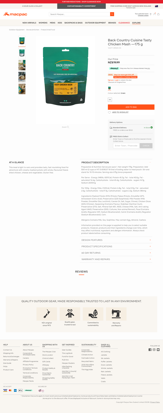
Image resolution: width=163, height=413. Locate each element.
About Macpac (28, 350)
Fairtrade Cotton (88, 358)
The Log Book (67, 353)
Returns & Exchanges (11, 356)
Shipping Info (8, 353)
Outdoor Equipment (95, 23)
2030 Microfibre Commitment (88, 365)
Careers (26, 358)
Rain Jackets (106, 371)
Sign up (110, 80)
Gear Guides (66, 350)
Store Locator (47, 355)
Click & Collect (47, 358)
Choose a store (143, 15)
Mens (52, 23)
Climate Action (87, 355)
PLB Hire (65, 360)
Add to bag (131, 107)
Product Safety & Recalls (48, 369)
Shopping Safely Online (48, 378)
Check (146, 146)
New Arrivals (29, 23)
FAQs (5, 366)
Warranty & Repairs (10, 360)
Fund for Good (67, 356)
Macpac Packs (28, 381)
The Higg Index (87, 369)
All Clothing (105, 352)
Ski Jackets (105, 358)
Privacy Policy (28, 365)
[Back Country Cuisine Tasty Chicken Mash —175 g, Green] (65, 80)
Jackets (104, 355)
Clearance (124, 23)
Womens (43, 23)
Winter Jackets (107, 368)
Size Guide (7, 363)
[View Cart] (158, 14)
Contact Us (7, 350)
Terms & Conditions (30, 373)
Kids (60, 23)
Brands (112, 23)
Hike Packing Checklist (67, 367)
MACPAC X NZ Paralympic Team (68, 377)
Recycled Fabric (88, 361)
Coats (103, 381)
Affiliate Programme (30, 361)
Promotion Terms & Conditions (30, 368)
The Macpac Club (49, 352)
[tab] (116, 162)
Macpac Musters (68, 363)
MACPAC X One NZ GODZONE (69, 372)
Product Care (8, 370)
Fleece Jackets (106, 375)
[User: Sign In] (154, 14)
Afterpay (45, 365)
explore (136, 23)
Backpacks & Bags (73, 23)
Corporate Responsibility (28, 377)
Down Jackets (106, 365)
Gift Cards (46, 361)
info (148, 68)
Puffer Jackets (106, 361)
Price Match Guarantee (46, 374)
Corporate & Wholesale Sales (29, 354)
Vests (103, 378)
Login (117, 80)
